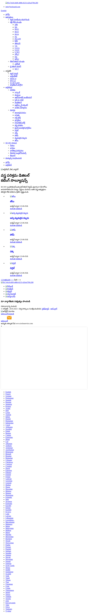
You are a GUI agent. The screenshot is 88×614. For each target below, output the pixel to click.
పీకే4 (16, 41)
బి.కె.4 (17, 34)
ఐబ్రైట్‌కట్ (13, 76)
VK (16, 46)
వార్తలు (12, 148)
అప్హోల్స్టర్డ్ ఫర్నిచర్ (21, 105)
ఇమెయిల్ (4, 321)
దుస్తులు (18, 95)
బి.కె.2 (17, 29)
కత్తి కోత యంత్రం (16, 22)
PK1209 (18, 39)
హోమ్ (8, 15)
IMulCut (13, 79)
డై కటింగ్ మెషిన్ (15, 66)
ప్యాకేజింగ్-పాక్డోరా (16, 85)
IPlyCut (13, 81)
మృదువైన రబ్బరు (21, 138)
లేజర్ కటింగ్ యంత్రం (17, 61)
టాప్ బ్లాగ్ (54, 309)
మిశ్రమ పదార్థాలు (21, 108)
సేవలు (12, 145)
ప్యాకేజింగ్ (18, 102)
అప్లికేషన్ (9, 165)
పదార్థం (12, 110)
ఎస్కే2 (17, 54)
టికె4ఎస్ (17, 43)
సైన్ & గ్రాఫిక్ (19, 100)
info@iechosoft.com (13, 7)
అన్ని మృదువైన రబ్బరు (19, 218)
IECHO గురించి (11, 143)
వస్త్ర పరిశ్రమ (19, 125)
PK (16, 37)
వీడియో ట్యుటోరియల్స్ (18, 153)
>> (13, 280)
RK (16, 57)
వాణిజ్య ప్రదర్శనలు (16, 150)
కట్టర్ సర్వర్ (14, 74)
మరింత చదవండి (16, 209)
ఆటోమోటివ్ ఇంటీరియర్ (23, 97)
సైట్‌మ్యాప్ (45, 309)
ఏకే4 (16, 25)
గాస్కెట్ (17, 92)
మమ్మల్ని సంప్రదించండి (14, 158)
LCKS (17, 52)
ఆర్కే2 (17, 59)
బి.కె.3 (17, 32)
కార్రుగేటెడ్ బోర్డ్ (20, 123)
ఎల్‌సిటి (17, 64)
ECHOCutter (15, 83)
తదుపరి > (8, 280)
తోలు (16, 140)
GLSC (17, 50)
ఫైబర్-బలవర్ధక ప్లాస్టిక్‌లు (23, 128)
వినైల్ (16, 130)
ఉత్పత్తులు (9, 17)
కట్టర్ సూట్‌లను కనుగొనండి (19, 20)
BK (16, 27)
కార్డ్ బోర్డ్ (18, 118)
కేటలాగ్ (12, 156)
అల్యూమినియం (20, 113)
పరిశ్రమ (12, 90)
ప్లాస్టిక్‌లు (18, 120)
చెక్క (16, 133)
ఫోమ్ (16, 135)
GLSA (17, 48)
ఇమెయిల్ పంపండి (7, 314)
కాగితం (17, 115)
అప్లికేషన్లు (9, 87)
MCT (17, 69)
